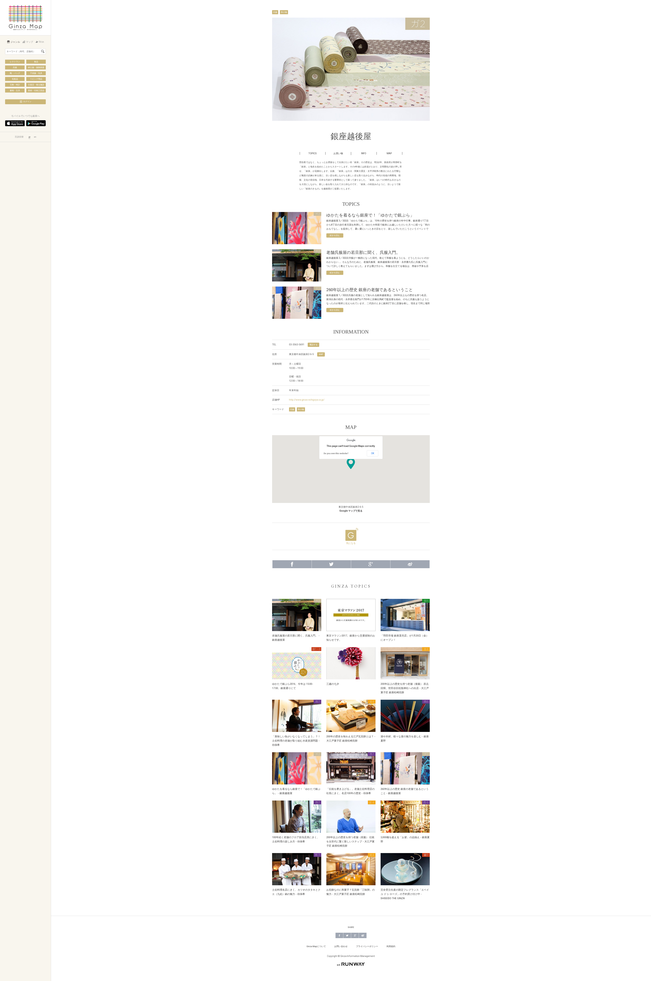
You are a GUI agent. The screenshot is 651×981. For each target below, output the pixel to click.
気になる (351, 543)
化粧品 (15, 79)
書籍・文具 (15, 90)
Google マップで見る (350, 510)
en (35, 137)
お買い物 (338, 153)
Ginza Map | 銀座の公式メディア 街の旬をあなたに (25, 17)
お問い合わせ (341, 946)
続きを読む (335, 235)
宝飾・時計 (15, 85)
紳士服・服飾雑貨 (36, 67)
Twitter (331, 564)
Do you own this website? (336, 453)
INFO (363, 153)
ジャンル (15, 42)
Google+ (370, 564)
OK (372, 453)
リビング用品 (36, 79)
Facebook (292, 564)
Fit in (41, 42)
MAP (389, 153)
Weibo (410, 564)
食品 (36, 61)
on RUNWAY (351, 964)
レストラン (15, 61)
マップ (29, 42)
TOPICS (312, 153)
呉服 (15, 67)
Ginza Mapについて (316, 946)
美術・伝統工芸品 (36, 90)
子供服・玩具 (36, 73)
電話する (313, 344)
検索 (42, 51)
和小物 (284, 12)
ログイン (27, 101)
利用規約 (391, 946)
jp (30, 137)
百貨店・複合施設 (36, 85)
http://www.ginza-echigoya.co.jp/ (306, 399)
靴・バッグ (15, 73)
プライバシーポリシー (367, 946)
